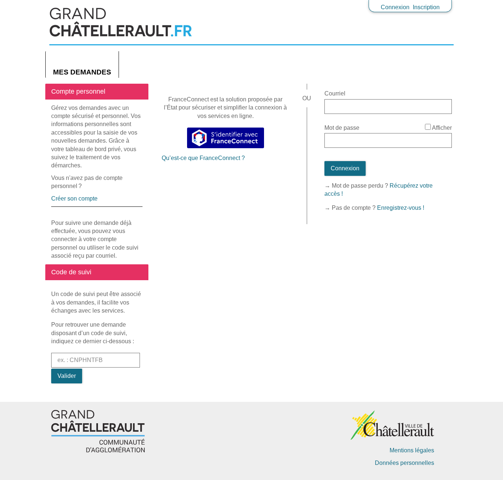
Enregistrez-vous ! (400, 208)
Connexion (395, 7)
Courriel (334, 93)
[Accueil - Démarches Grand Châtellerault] (251, 22)
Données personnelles (404, 463)
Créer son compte (74, 198)
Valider (66, 376)
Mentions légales (412, 450)
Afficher (442, 128)
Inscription (426, 7)
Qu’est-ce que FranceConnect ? (203, 158)
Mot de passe (341, 128)
